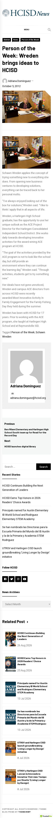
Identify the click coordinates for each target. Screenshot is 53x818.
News (15, 40)
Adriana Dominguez (19, 81)
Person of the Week (30, 40)
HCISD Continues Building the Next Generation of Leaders (31, 636)
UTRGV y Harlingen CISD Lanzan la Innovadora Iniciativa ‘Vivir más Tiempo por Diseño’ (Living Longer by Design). (32, 776)
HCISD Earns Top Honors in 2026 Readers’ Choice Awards (31, 661)
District (7, 40)
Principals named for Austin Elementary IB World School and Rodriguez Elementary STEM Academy (25, 514)
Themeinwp (24, 812)
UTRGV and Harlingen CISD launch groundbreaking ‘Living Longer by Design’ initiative (25, 552)
